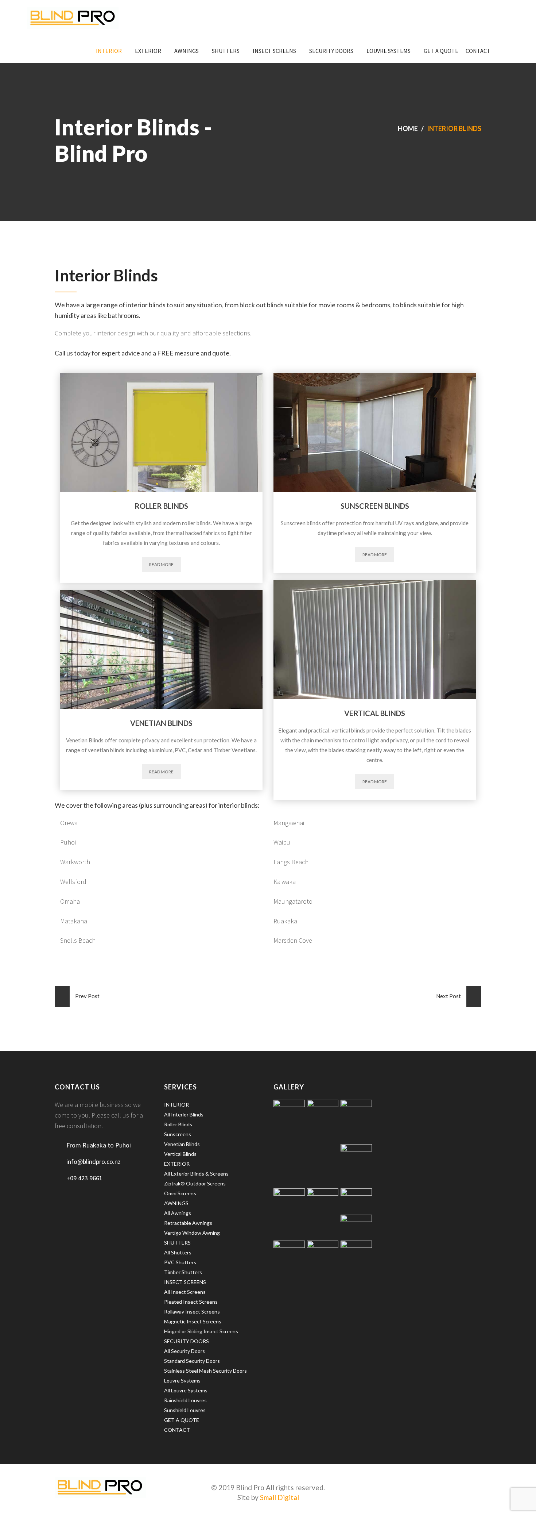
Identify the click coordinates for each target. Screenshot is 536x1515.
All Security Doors (184, 1351)
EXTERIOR (148, 50)
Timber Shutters (183, 1272)
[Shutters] (322, 1262)
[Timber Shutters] (356, 1262)
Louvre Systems (388, 50)
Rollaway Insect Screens (192, 1311)
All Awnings (177, 1213)
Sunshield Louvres (185, 1410)
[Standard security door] (356, 1121)
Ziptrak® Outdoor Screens (195, 1183)
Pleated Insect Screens (191, 1302)
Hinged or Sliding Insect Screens (201, 1331)
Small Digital (279, 1497)
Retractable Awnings (188, 1223)
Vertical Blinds (180, 1154)
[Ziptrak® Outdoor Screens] (322, 1121)
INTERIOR (109, 50)
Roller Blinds (178, 1124)
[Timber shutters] (289, 1121)
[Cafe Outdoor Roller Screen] (322, 1209)
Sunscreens (177, 1134)
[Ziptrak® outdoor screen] (356, 1200)
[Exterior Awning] (356, 1226)
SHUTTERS (226, 50)
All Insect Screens (185, 1292)
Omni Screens (180, 1193)
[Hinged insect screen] (356, 1165)
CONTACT (478, 50)
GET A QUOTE (441, 50)
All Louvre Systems (185, 1390)
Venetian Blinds (182, 1144)
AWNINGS (186, 50)
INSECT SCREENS (274, 50)
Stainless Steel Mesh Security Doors (205, 1371)
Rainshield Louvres (185, 1400)
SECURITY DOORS (331, 50)
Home (408, 128)
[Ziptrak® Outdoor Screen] (289, 1209)
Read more (161, 564)
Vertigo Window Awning (192, 1233)
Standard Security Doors (192, 1361)
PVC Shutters (180, 1262)
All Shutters (177, 1252)
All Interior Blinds (183, 1114)
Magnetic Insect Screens (192, 1321)
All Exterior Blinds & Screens (196, 1173)
